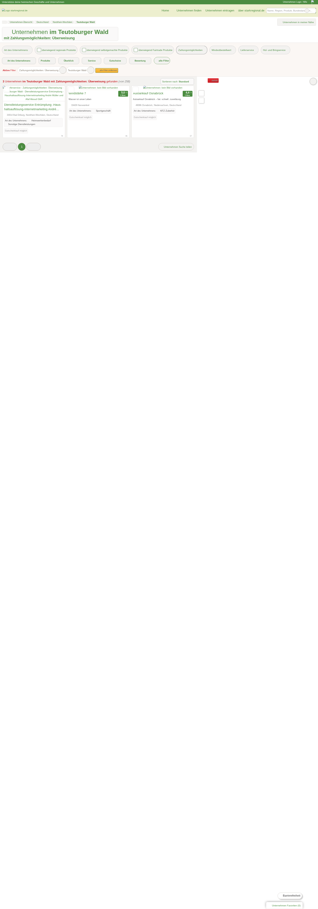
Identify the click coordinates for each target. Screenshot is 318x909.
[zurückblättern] (11, 93)
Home (165, 10)
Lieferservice (247, 50)
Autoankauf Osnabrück (148, 93)
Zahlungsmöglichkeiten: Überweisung (38, 70)
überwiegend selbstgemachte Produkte (107, 50)
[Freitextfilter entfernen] (307, 10)
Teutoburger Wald (77, 70)
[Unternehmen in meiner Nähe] (201, 100)
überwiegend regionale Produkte (59, 50)
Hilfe (305, 2)
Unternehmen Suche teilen (177, 147)
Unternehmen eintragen (219, 10)
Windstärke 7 (77, 93)
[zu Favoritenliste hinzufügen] (7, 90)
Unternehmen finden (189, 10)
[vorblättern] (56, 93)
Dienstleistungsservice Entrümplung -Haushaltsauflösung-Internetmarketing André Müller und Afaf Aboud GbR (32, 107)
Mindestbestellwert (221, 50)
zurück (214, 81)
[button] (10, 147)
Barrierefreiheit (291, 895)
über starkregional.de (251, 10)
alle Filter (163, 60)
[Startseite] (4, 22)
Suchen (313, 10)
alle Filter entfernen (108, 70)
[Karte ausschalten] (313, 81)
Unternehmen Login (291, 2)
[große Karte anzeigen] (201, 93)
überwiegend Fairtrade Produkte (155, 50)
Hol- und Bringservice (274, 50)
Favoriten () (286, 905)
